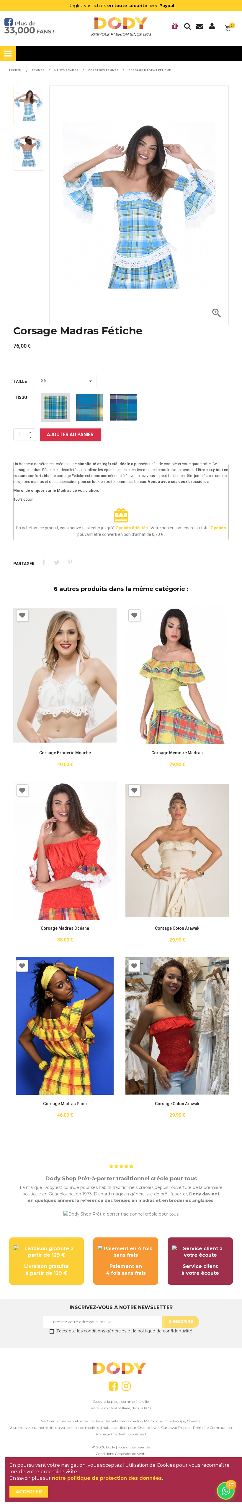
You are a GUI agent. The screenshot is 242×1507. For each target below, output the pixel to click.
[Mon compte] (212, 28)
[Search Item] (187, 28)
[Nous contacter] (199, 28)
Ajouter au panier (70, 434)
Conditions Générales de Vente (121, 1453)
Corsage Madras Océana (65, 928)
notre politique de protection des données (107, 1478)
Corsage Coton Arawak (177, 928)
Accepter (29, 1492)
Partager (44, 562)
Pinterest (70, 562)
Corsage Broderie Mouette (65, 753)
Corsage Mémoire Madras (177, 753)
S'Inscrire (181, 1321)
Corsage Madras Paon (65, 1104)
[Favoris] (175, 28)
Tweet (57, 562)
